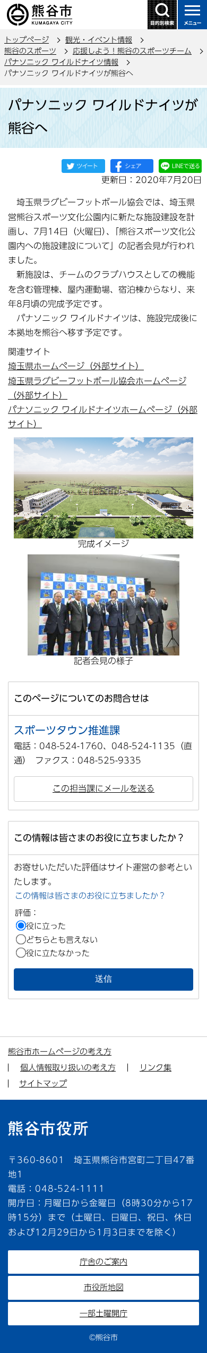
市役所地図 (104, 1287)
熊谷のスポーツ (30, 51)
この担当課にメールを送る (103, 788)
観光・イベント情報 (98, 40)
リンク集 (155, 1068)
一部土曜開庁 (103, 1313)
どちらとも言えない (62, 940)
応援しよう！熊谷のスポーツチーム (132, 51)
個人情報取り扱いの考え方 (68, 1068)
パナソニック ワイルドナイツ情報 (61, 62)
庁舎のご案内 (103, 1262)
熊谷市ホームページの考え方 (59, 1052)
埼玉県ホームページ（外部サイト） (76, 366)
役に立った (46, 926)
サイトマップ (43, 1084)
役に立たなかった (58, 953)
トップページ (26, 40)
